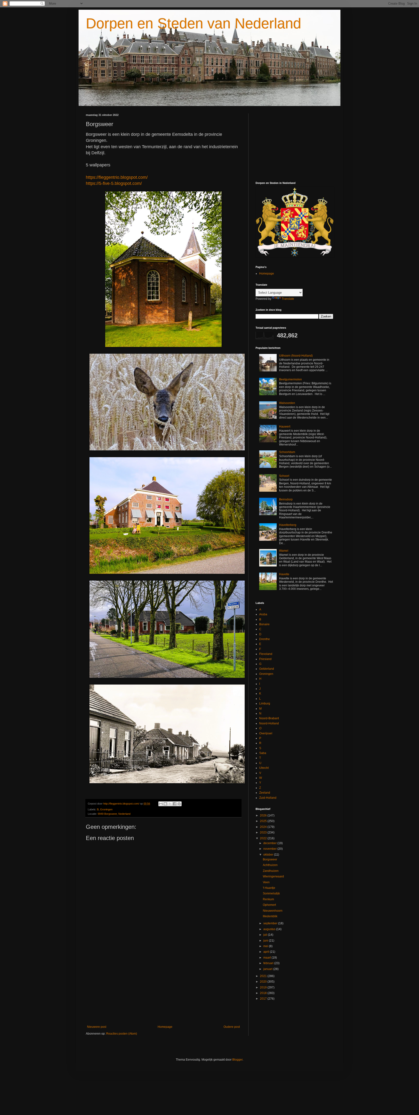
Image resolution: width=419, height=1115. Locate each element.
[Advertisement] (163, 985)
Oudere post (232, 1027)
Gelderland (266, 668)
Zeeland (264, 792)
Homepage (165, 1027)
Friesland (265, 659)
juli (265, 934)
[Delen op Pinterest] (179, 803)
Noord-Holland (269, 723)
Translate (288, 298)
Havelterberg (287, 525)
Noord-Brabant (269, 718)
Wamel (283, 550)
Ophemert (269, 905)
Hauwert (284, 426)
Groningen (106, 809)
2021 (263, 976)
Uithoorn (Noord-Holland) (296, 355)
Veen (266, 882)
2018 (263, 993)
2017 (263, 998)
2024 (263, 827)
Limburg (264, 703)
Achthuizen (270, 865)
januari (268, 969)
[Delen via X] (170, 803)
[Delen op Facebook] (174, 803)
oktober (268, 854)
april (266, 951)
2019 (263, 987)
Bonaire (264, 624)
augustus (269, 929)
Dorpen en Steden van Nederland (193, 23)
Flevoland (265, 654)
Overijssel (265, 733)
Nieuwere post (96, 1027)
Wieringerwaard (273, 876)
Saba (262, 753)
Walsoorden (287, 403)
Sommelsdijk (271, 893)
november (270, 848)
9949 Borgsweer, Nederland (114, 813)
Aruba (263, 614)
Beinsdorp (286, 499)
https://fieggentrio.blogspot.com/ (117, 177)
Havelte (284, 574)
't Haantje (269, 888)
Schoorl (284, 476)
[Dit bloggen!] (165, 803)
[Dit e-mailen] (160, 803)
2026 (263, 815)
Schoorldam (287, 452)
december (270, 843)
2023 (263, 832)
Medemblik (270, 916)
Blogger (237, 1059)
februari (268, 963)
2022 (263, 838)
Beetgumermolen (290, 379)
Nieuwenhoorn (272, 910)
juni (266, 940)
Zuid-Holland (267, 797)
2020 (263, 981)
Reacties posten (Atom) (121, 1033)
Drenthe (264, 639)
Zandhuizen (271, 871)
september (270, 923)
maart (267, 957)
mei (266, 946)
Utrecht (264, 768)
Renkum (268, 899)
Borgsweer (270, 859)
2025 (263, 821)
